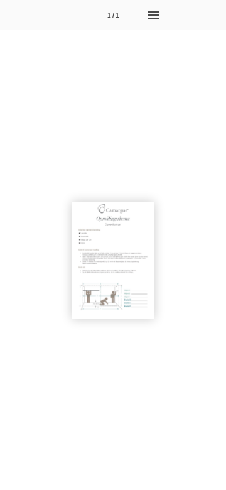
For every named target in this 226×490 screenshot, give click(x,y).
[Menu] (153, 15)
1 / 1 (113, 15)
